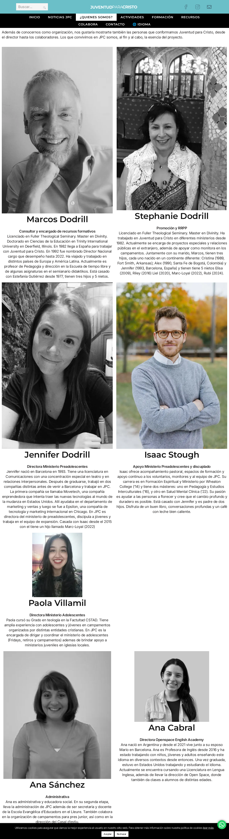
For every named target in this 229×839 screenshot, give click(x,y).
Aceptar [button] (108, 834)
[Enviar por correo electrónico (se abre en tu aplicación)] (209, 6)
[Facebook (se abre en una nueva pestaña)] (186, 6)
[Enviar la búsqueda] (44, 6)
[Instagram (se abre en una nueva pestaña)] (197, 6)
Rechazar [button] (121, 834)
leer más (208, 828)
